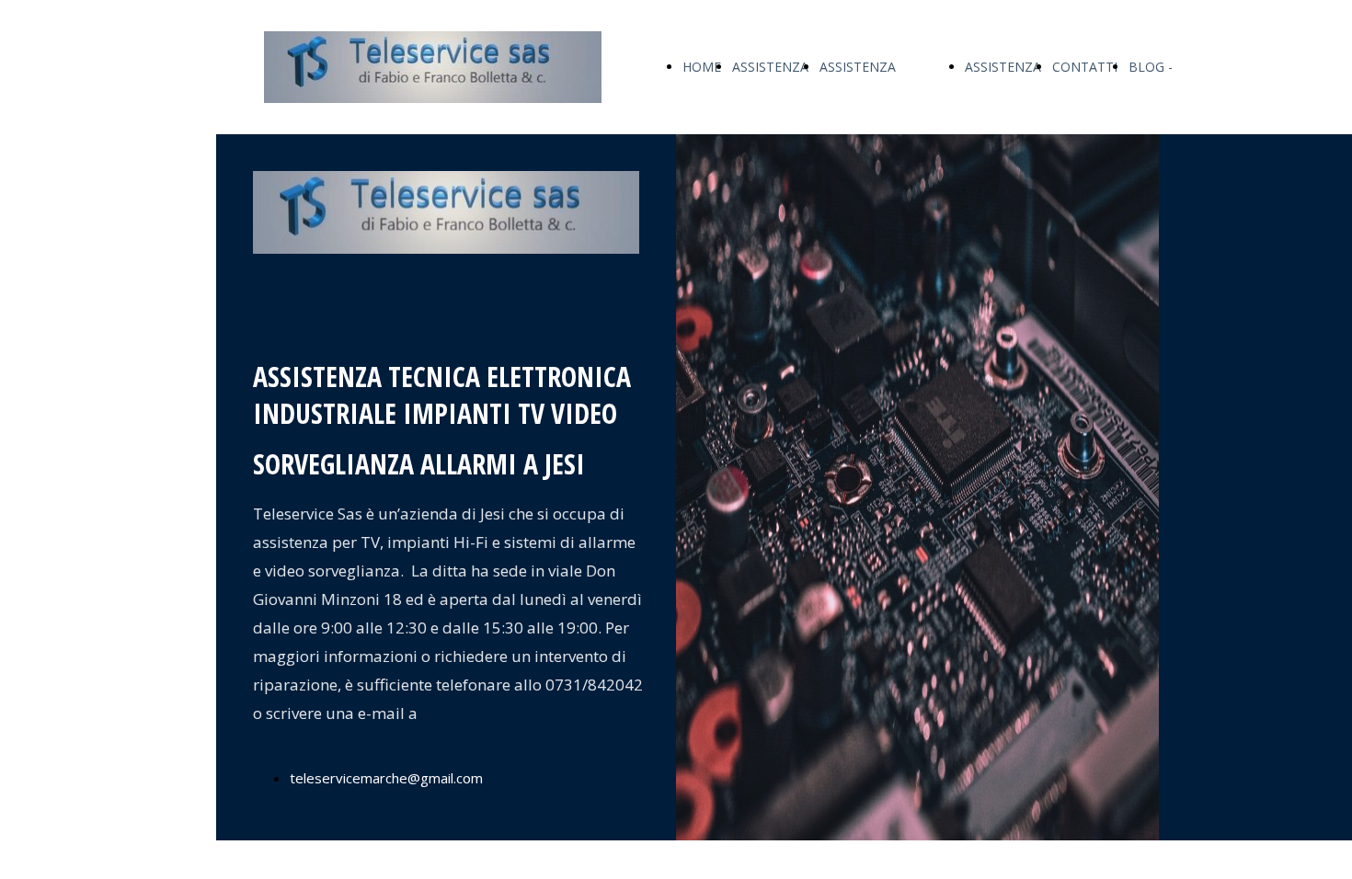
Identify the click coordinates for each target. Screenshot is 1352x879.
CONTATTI (1084, 66)
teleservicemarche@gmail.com (386, 778)
